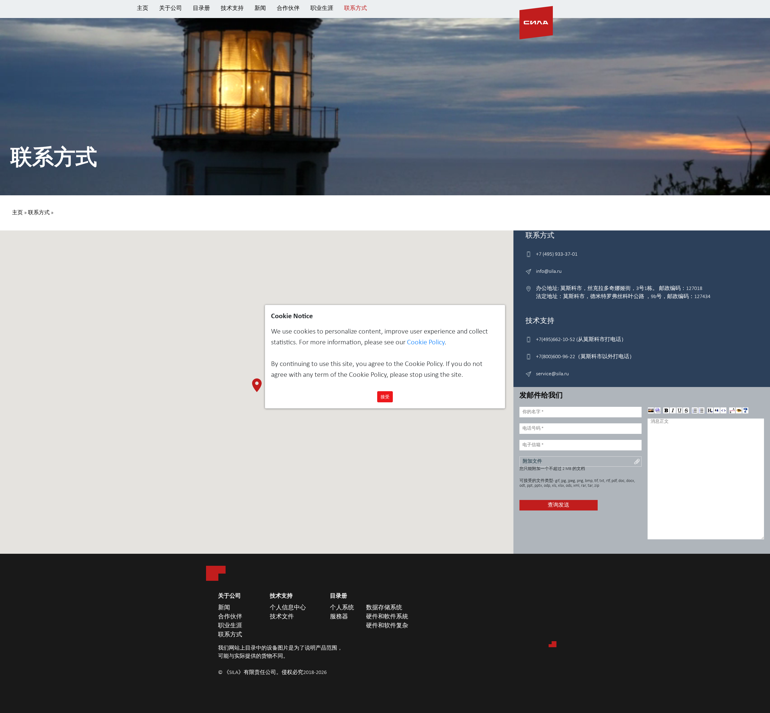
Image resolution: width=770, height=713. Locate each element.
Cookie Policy (426, 342)
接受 (385, 397)
